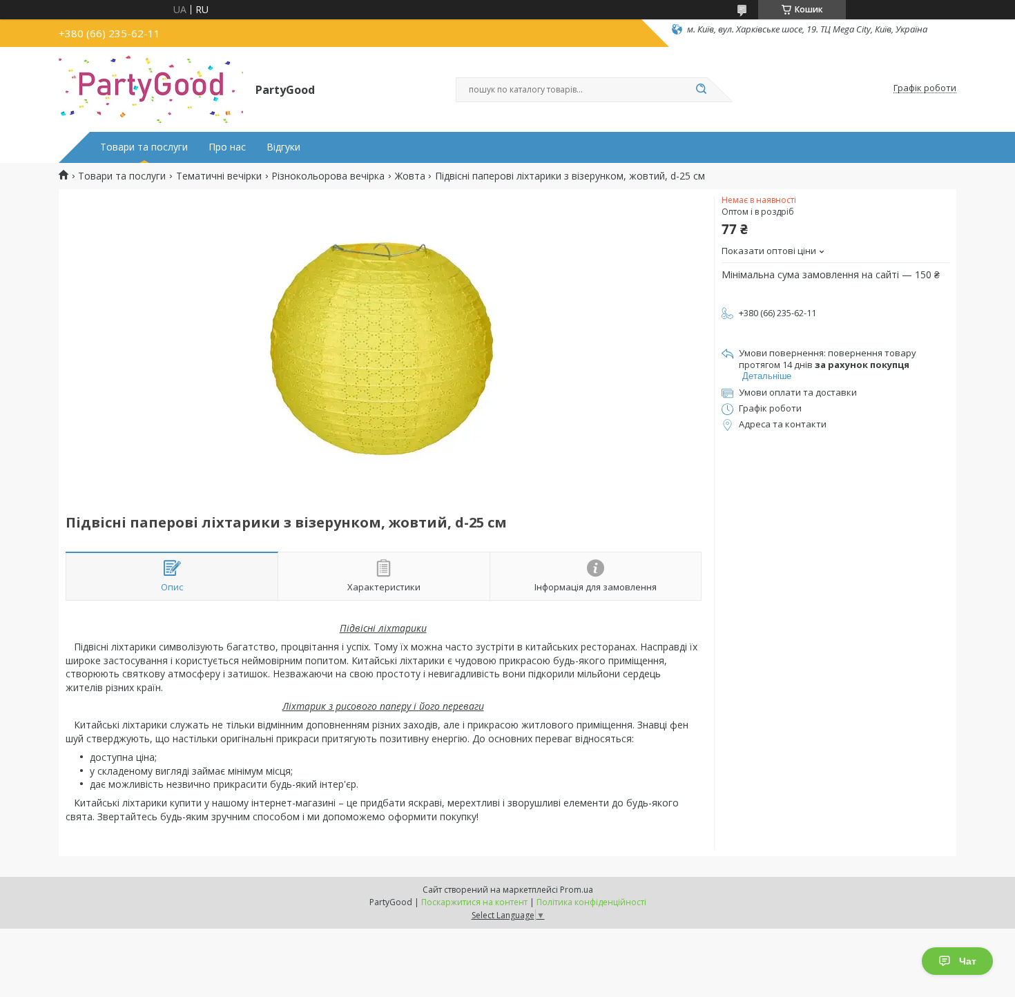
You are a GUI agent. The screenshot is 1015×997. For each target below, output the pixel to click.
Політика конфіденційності (591, 902)
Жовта (410, 176)
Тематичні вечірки (219, 176)
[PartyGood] (151, 88)
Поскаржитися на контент (474, 902)
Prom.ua (576, 890)
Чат (967, 961)
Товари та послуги (144, 147)
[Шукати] (701, 89)
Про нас (227, 147)
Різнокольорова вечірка (328, 176)
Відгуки (283, 147)
